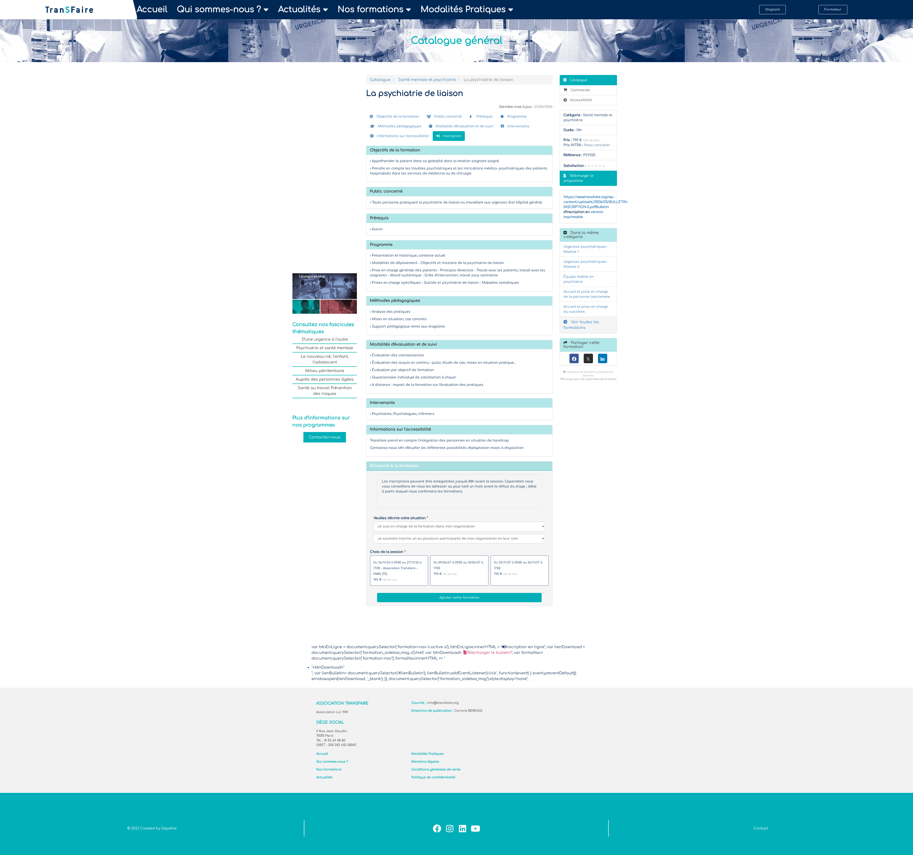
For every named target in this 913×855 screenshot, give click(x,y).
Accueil (152, 9)
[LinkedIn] (602, 358)
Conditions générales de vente (436, 769)
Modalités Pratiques (463, 9)
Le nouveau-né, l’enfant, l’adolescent (325, 359)
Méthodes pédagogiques (399, 126)
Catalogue (380, 80)
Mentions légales (425, 761)
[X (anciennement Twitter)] (588, 358)
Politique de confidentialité (433, 777)
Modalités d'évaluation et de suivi (464, 126)
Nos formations (370, 9)
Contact (760, 828)
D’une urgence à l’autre (325, 339)
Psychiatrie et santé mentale (324, 348)
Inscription (451, 136)
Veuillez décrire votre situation (400, 518)
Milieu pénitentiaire (324, 371)
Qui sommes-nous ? (219, 9)
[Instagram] (450, 828)
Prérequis (484, 116)
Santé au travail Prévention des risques (325, 391)
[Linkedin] (462, 828)
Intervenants (517, 126)
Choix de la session (386, 552)
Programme (516, 116)
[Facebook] (574, 358)
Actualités (299, 9)
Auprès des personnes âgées (325, 379)
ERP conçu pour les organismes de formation (588, 379)
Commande (580, 90)
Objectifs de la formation (397, 116)
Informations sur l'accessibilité (402, 136)
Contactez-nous (324, 437)
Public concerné (447, 116)
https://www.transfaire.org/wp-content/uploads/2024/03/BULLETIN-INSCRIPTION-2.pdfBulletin (595, 202)
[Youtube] (475, 828)
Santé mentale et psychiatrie (427, 80)
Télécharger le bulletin (488, 653)
